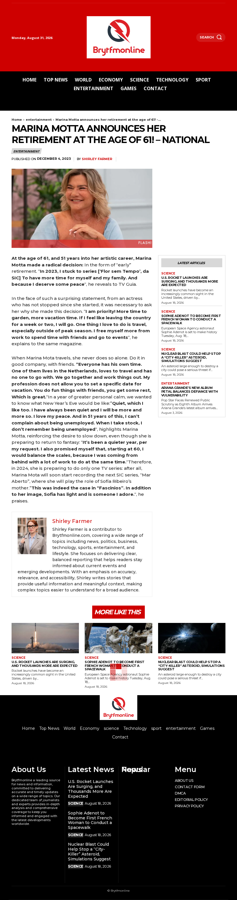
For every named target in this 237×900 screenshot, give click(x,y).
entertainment (39, 120)
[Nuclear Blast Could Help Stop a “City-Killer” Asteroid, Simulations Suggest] (191, 638)
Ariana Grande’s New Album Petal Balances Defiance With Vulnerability (189, 391)
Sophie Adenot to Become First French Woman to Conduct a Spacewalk (191, 319)
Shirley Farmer (97, 159)
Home (17, 120)
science (168, 273)
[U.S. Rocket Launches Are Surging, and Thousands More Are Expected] (45, 638)
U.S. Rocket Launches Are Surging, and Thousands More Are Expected (189, 281)
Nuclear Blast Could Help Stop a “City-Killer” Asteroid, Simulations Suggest (191, 357)
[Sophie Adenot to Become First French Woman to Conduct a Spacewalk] (118, 638)
